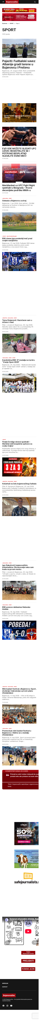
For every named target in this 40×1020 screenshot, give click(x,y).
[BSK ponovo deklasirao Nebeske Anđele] (19, 630)
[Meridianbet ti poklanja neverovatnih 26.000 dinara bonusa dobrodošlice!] (19, 91)
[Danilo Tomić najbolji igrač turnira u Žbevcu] (19, 112)
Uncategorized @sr (12, 236)
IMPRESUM (5, 983)
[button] (3, 2)
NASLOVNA (5, 198)
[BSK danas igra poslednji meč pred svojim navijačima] (19, 261)
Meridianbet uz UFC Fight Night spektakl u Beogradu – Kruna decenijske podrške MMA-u (18, 187)
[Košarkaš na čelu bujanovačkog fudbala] (19, 506)
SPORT (11, 23)
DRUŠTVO (5, 481)
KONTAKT (4, 987)
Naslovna (4, 23)
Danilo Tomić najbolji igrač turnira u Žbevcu (17, 117)
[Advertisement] (20, 292)
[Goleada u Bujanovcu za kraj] (19, 221)
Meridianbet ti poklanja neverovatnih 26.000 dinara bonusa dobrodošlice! (18, 95)
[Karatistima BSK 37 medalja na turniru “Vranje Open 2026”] (19, 383)
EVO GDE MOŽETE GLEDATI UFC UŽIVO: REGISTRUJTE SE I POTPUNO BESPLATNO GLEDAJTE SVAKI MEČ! (19, 152)
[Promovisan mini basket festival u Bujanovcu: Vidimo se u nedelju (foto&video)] (19, 755)
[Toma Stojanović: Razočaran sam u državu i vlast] (19, 343)
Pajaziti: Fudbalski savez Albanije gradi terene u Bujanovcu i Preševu (18, 64)
